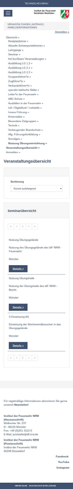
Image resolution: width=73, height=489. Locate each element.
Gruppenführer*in (18, 76)
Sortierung (17, 181)
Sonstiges (14, 138)
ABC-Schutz (15, 98)
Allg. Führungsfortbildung (23, 134)
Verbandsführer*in (19, 85)
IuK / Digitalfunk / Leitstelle (23, 107)
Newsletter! (21, 404)
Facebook (62, 456)
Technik (12, 125)
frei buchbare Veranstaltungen (26, 58)
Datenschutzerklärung (42, 486)
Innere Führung (17, 112)
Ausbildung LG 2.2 (19, 72)
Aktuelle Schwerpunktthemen (25, 45)
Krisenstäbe (15, 116)
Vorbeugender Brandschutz (24, 129)
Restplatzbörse (17, 41)
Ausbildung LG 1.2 (19, 63)
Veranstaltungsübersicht (21, 147)
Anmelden (61, 31)
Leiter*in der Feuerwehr (22, 94)
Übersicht (11, 37)
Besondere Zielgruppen (22, 121)
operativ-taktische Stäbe (22, 89)
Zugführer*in (15, 81)
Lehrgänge (14, 50)
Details (17, 268)
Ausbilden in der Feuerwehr (24, 103)
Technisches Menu (36, 3)
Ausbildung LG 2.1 (19, 67)
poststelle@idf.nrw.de (25, 434)
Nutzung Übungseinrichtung (26, 143)
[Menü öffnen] (8, 13)
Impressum (21, 486)
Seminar (13, 54)
